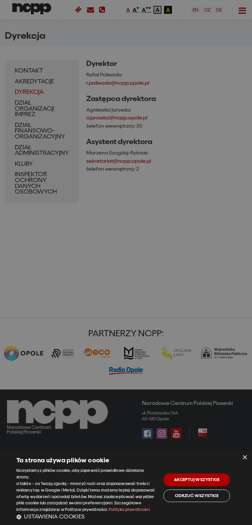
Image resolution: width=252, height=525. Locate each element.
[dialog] (126, 488)
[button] (86, 516)
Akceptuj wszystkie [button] (197, 479)
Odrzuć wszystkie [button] (197, 496)
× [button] (244, 457)
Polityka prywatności (129, 509)
